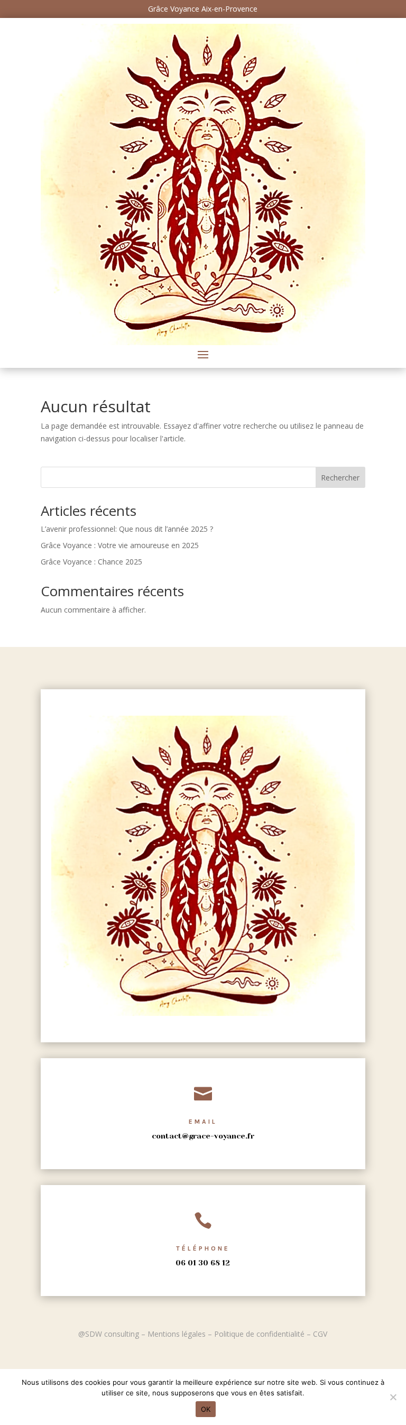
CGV (320, 1334)
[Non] (392, 1397)
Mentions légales (176, 1334)
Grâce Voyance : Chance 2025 (91, 562)
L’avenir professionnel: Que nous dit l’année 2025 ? (127, 529)
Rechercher (340, 478)
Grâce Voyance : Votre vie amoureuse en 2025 (120, 545)
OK (206, 1409)
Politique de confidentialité (259, 1334)
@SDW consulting (108, 1334)
